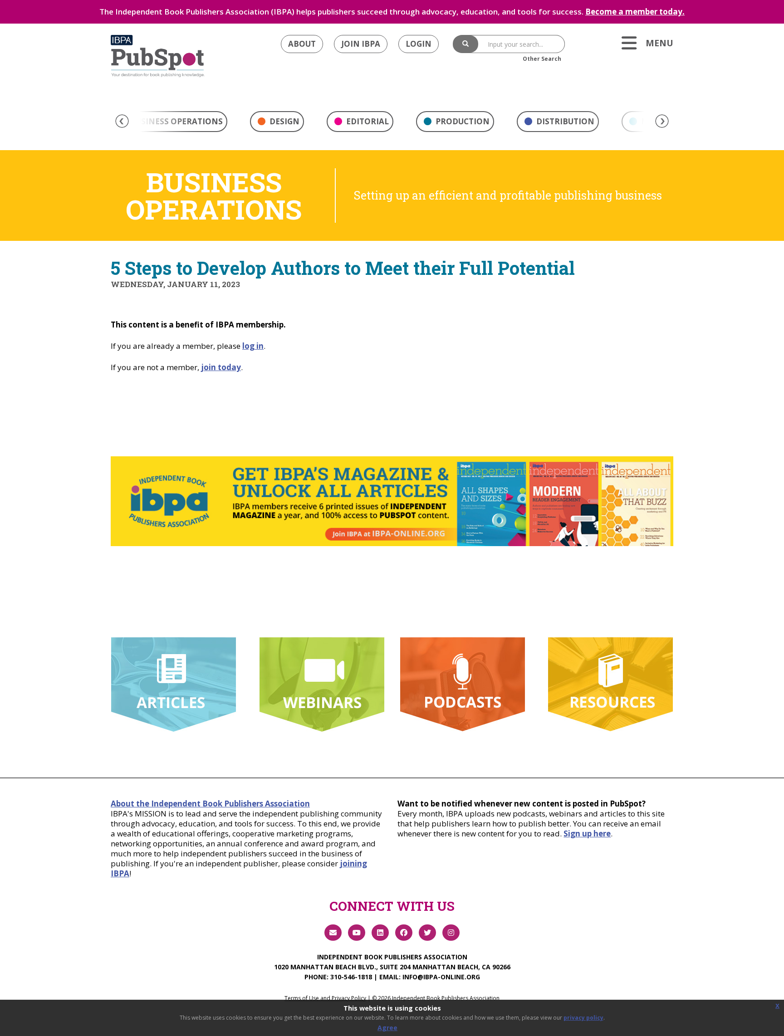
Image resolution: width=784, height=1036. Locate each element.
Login (418, 44)
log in (253, 346)
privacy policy (583, 1017)
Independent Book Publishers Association (392, 957)
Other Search (542, 59)
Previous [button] (122, 121)
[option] (277, 124)
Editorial (366, 121)
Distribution (564, 121)
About (302, 44)
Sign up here (587, 833)
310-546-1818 (351, 976)
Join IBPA (360, 44)
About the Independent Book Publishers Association (210, 803)
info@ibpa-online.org (441, 976)
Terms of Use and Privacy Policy (325, 998)
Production (462, 121)
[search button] (465, 44)
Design (283, 121)
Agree (387, 1027)
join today (221, 367)
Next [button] (662, 121)
